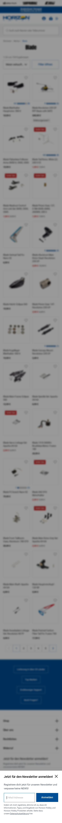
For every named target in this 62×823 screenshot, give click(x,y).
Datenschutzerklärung (19, 813)
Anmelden (47, 797)
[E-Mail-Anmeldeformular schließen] (56, 776)
